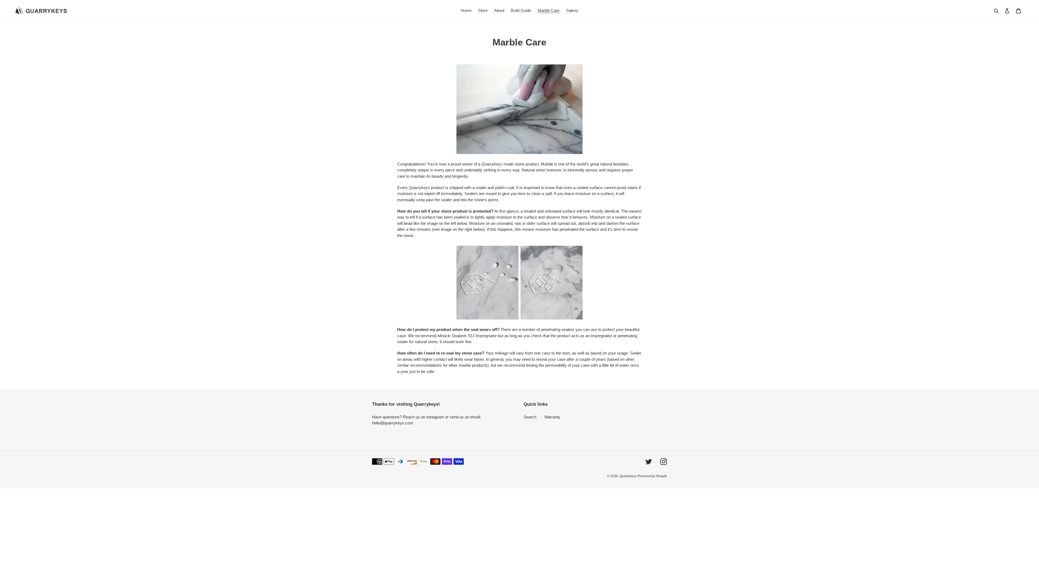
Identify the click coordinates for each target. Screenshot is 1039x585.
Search (530, 417)
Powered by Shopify (652, 476)
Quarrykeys (628, 476)
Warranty (552, 417)
